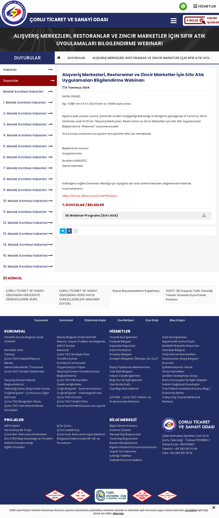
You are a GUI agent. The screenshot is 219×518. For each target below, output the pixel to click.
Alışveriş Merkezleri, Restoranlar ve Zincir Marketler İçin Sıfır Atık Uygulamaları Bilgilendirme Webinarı (152, 58)
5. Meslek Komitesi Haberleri (25, 146)
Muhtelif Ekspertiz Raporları (180, 346)
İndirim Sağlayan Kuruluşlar (181, 384)
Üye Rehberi (125, 320)
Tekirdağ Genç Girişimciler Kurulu (27, 389)
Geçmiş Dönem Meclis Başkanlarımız (19, 382)
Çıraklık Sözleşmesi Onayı (180, 376)
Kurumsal (66, 320)
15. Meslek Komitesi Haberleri (25, 255)
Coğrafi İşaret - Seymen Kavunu (79, 389)
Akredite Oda (13, 350)
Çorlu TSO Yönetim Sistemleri (24, 371)
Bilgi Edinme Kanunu (123, 426)
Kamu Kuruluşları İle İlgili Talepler (184, 380)
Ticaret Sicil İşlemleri (124, 337)
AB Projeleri (12, 426)
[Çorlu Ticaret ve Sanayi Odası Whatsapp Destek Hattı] (183, 6)
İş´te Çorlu (64, 426)
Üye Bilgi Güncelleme (124, 389)
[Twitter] (63, 231)
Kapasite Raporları (122, 346)
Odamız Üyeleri (120, 430)
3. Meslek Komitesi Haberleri (25, 124)
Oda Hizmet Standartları (178, 354)
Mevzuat (63, 350)
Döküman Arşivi (95, 320)
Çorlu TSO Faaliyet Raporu (22, 359)
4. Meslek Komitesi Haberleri (25, 135)
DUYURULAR (76, 58)
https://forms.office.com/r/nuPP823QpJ (89, 196)
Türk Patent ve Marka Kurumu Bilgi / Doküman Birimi (186, 391)
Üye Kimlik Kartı (120, 384)
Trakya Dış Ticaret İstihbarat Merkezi (181, 399)
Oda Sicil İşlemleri (174, 337)
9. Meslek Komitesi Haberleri (25, 190)
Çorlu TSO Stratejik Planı (73, 354)
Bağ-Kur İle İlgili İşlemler (126, 380)
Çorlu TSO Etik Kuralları (72, 380)
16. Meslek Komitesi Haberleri (25, 266)
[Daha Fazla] (75, 231)
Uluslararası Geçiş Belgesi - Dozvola (181, 361)
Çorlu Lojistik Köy (68, 430)
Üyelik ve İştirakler (69, 384)
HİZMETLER (120, 331)
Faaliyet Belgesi (120, 341)
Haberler (10, 70)
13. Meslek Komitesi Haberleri (25, 234)
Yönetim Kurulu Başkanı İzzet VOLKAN (23, 339)
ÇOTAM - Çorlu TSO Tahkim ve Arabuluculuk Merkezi (130, 399)
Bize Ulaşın (177, 320)
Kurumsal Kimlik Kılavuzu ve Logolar (81, 406)
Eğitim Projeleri (14, 447)
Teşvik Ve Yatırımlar (123, 451)
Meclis (8, 363)
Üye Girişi (151, 320)
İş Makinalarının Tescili (177, 367)
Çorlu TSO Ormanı (69, 397)
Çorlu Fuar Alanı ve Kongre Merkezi (81, 434)
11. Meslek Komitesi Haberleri (25, 212)
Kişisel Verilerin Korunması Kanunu (133, 447)
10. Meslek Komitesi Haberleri (25, 201)
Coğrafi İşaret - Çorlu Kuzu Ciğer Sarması (26, 395)
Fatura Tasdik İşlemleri (125, 376)
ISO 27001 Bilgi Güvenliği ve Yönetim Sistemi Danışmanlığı (28, 441)
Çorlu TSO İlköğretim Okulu (22, 401)
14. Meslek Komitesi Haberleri (25, 244)
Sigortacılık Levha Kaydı (178, 341)
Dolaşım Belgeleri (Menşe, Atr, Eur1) (134, 359)
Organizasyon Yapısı (71, 367)
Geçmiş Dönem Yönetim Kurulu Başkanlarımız (78, 373)
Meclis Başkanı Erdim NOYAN (76, 337)
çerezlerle (191, 510)
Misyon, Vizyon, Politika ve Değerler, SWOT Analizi (81, 343)
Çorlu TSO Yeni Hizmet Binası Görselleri (23, 408)
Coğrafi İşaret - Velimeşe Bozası (79, 393)
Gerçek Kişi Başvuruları (125, 434)
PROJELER (14, 420)
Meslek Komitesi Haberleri (23, 91)
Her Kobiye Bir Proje (17, 430)
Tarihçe (9, 354)
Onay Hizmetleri (173, 371)
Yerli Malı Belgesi (173, 350)
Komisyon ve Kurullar (71, 363)
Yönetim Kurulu (67, 359)
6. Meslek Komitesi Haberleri (25, 157)
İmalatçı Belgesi (121, 354)
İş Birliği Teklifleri (121, 456)
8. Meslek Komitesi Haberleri (25, 179)
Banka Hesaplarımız (123, 443)
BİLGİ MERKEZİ (123, 420)
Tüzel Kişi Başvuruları (124, 439)
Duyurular (10, 80)
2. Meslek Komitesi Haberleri (25, 113)
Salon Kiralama (120, 350)
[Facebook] (69, 231)
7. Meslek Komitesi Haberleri (25, 168)
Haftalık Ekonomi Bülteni (126, 460)
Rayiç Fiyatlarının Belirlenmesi (130, 367)
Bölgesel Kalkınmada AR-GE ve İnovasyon (78, 441)
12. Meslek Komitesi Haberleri (25, 223)
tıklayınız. (118, 513)
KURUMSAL (14, 331)
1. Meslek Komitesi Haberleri (24, 102)
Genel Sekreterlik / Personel (23, 367)
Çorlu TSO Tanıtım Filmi (72, 401)
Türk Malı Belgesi (121, 371)
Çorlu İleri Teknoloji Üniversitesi (25, 434)
